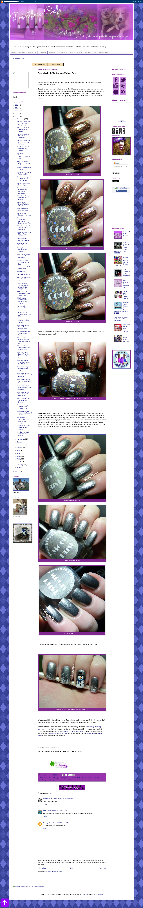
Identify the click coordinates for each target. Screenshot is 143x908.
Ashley (45, 823)
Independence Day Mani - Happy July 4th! (126, 328)
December (20, 119)
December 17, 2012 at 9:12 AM (57, 810)
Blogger (100, 894)
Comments (118, 166)
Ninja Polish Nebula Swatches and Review (23, 148)
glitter (54, 778)
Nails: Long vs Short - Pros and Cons (126, 283)
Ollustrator (85, 894)
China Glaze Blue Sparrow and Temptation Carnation (22, 190)
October (20, 442)
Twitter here (91, 733)
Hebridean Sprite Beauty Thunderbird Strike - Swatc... (24, 347)
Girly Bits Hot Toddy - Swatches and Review (23, 433)
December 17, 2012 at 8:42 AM (63, 798)
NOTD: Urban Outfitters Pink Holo (24, 214)
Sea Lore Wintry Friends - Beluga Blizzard (23, 320)
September (21, 445)
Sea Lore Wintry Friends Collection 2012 (23, 307)
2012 (17, 116)
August (19, 447)
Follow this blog (121, 191)
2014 (17, 111)
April (18, 459)
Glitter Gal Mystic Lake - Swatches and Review (24, 129)
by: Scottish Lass (18, 58)
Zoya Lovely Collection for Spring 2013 (24, 173)
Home (72, 868)
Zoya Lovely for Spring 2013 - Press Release (24, 234)
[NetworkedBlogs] (121, 188)
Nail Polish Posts (39, 64)
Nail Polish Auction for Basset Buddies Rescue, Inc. (24, 227)
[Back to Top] (5, 903)
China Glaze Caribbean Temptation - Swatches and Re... (24, 220)
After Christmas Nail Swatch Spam (23, 184)
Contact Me (32, 53)
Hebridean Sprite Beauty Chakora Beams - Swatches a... (23, 340)
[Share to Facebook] (73, 775)
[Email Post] (62, 775)
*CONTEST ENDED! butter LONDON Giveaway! (121, 318)
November (20, 439)
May (18, 456)
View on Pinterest (76, 53)
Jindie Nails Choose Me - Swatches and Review (24, 381)
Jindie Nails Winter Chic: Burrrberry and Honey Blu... (24, 374)
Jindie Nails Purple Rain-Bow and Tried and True (24, 387)
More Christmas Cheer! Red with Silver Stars (23, 204)
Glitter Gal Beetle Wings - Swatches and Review (23, 163)
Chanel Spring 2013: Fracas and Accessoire (23, 256)
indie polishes (65, 778)
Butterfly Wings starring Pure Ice (23, 239)
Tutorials (52, 53)
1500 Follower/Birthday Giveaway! (126, 272)
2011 (17, 471)
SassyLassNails (76, 778)
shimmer (84, 778)
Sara (44, 810)
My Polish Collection (101, 53)
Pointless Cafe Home (18, 53)
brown (46, 778)
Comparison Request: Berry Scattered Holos (24, 368)
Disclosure (42, 53)
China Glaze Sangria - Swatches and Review (24, 197)
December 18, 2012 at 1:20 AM (59, 823)
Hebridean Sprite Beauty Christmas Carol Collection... (23, 362)
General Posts (56, 64)
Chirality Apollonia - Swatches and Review (23, 249)
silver (90, 778)
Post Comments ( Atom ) (55, 871)
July (18, 450)
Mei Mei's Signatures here (58, 733)
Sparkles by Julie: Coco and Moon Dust (23, 262)
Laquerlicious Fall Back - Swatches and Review (23, 419)
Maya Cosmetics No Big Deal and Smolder (23, 400)
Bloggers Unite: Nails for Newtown (23, 267)
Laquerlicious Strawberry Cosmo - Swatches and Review (24, 426)
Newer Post (42, 868)
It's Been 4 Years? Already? (126, 233)
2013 (17, 113)
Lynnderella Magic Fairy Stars (23, 244)
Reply (45, 804)
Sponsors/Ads (62, 53)
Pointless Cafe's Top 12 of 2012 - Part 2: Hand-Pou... (24, 136)
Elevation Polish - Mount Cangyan (126, 338)
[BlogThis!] (69, 775)
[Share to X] (71, 775)
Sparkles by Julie (98, 778)
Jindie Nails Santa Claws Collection (126, 295)
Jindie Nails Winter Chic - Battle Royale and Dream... (24, 393)
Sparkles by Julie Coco (46, 780)
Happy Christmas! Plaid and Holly (22, 209)
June (19, 453)
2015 (17, 108)
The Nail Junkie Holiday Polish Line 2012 (24, 314)
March (19, 462)
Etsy (50, 778)
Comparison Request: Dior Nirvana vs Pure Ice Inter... (24, 178)
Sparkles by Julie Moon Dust (63, 780)
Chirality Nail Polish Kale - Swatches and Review (24, 413)
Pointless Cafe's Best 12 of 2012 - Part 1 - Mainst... (24, 142)
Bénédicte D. (47, 798)
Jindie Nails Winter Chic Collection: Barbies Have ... (23, 327)
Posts (117, 163)
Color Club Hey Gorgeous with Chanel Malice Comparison (22, 286)
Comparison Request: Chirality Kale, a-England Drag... (24, 406)
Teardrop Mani (21, 271)
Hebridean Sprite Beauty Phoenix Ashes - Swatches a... (23, 354)
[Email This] (66, 775)
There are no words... (24, 274)
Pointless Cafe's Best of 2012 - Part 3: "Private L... (23, 123)
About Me (88, 53)
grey (58, 778)
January (20, 467)
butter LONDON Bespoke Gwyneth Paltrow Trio (23, 293)
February (20, 465)
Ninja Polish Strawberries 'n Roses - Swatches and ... (23, 155)
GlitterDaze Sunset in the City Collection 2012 (24, 279)
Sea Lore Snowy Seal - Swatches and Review (24, 333)
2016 (17, 105)
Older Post (102, 868)
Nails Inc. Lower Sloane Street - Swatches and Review (22, 300)
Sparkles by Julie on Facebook (72, 731)
